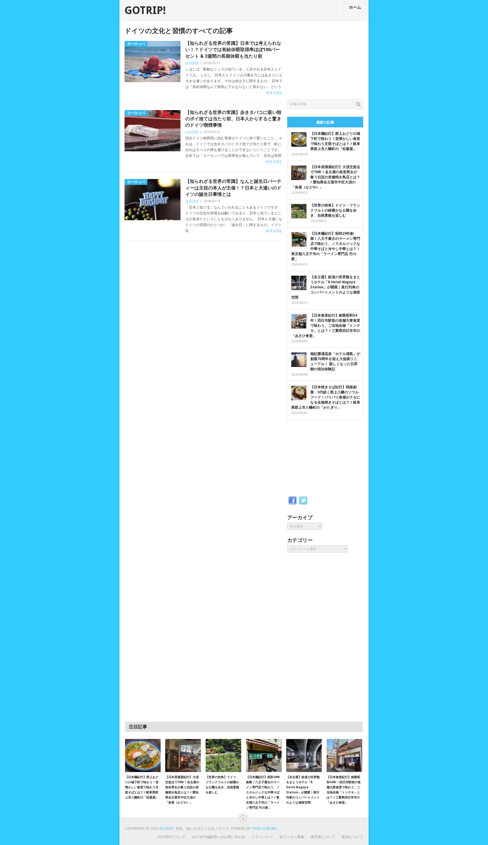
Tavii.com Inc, (265, 828)
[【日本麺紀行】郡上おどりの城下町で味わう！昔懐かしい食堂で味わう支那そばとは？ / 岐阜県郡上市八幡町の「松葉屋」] (143, 755)
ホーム (355, 7)
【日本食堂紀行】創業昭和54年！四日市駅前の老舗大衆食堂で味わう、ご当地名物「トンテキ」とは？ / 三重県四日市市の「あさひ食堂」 (325, 325)
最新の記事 (325, 122)
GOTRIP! (145, 10)
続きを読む (274, 93)
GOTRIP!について (171, 837)
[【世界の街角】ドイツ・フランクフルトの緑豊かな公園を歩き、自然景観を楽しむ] (223, 755)
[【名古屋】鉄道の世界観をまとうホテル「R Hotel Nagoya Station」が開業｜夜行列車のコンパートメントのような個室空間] (304, 755)
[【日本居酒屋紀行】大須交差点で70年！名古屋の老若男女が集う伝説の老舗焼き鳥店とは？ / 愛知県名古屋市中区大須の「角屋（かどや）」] (183, 755)
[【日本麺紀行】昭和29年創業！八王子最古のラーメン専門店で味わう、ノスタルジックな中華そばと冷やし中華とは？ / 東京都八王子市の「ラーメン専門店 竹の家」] (264, 755)
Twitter (303, 501)
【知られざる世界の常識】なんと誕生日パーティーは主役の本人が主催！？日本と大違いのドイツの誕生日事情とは (233, 188)
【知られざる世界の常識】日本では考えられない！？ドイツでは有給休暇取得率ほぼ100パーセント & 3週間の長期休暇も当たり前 (233, 49)
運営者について (323, 837)
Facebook (292, 501)
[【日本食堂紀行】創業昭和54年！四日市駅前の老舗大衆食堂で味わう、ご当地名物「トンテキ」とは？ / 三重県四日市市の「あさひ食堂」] (344, 755)
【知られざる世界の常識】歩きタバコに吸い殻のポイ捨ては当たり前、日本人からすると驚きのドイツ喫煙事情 (233, 119)
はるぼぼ (192, 63)
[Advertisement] (325, 59)
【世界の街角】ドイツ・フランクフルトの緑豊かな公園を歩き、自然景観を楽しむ (335, 210)
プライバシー (262, 837)
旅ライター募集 (291, 837)
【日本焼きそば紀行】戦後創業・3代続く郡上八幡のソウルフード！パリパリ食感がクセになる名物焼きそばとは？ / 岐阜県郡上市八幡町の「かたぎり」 (325, 397)
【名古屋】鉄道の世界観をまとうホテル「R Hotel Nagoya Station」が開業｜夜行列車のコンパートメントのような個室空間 (325, 287)
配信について (352, 837)
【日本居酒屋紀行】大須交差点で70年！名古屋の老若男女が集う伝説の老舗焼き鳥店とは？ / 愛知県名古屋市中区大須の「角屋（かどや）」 (325, 177)
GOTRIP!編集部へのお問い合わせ (218, 837)
